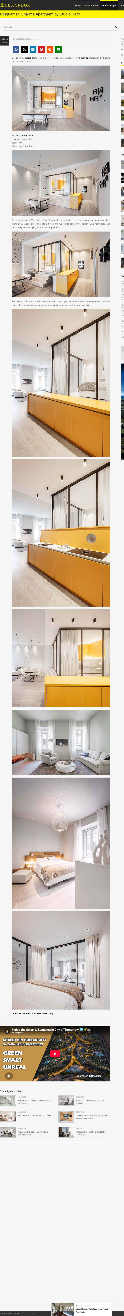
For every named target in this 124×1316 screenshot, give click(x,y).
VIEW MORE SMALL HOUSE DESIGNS (32, 1013)
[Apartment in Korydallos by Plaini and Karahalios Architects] (66, 1121)
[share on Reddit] (50, 49)
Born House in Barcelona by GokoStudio (34, 1116)
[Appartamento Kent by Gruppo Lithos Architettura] (66, 1136)
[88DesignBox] (18, 6)
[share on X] (24, 49)
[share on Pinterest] (41, 49)
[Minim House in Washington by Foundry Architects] (63, 1314)
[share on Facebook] (16, 49)
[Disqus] (55, 1186)
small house (21, 39)
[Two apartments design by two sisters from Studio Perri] (8, 1136)
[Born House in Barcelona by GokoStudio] (8, 1120)
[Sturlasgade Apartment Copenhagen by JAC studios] (8, 1104)
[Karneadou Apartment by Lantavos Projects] (66, 1104)
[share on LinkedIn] (33, 49)
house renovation (34, 39)
